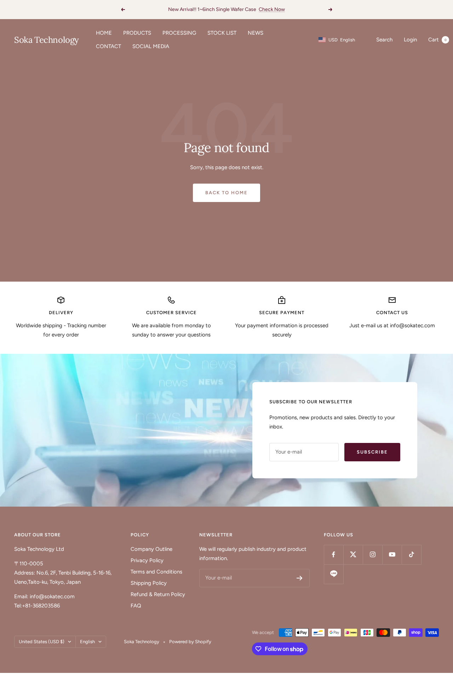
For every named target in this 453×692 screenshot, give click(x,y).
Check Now (272, 9)
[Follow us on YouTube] (392, 554)
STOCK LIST (221, 33)
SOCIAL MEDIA (150, 46)
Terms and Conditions (156, 572)
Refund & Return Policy (158, 594)
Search (384, 39)
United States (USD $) (41, 641)
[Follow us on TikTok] (411, 554)
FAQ (136, 605)
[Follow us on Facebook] (333, 554)
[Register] (300, 578)
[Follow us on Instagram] (372, 554)
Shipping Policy (149, 583)
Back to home (226, 192)
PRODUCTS (137, 33)
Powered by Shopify (190, 641)
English (87, 641)
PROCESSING (179, 33)
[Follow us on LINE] (333, 574)
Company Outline (151, 549)
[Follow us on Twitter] (353, 554)
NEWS (255, 33)
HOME (104, 33)
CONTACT (108, 46)
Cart (437, 39)
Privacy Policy (147, 560)
